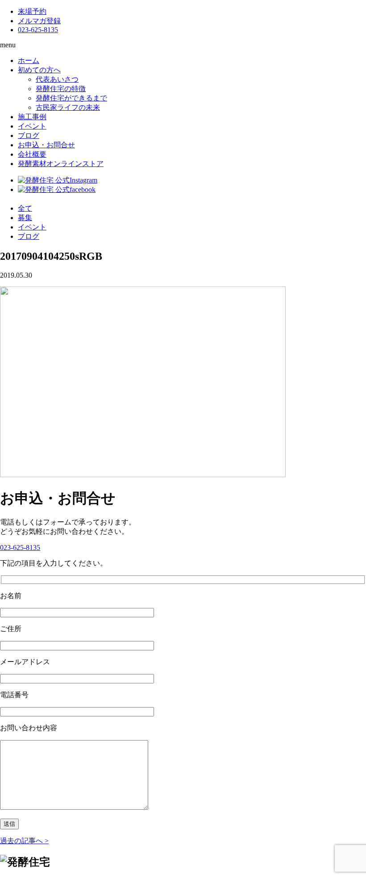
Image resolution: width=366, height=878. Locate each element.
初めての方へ (39, 70)
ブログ (28, 135)
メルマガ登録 (39, 21)
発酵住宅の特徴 (61, 88)
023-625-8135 (38, 29)
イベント (32, 126)
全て (25, 208)
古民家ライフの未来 (68, 107)
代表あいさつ (57, 79)
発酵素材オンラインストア (61, 163)
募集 (25, 217)
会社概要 (32, 154)
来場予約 (32, 11)
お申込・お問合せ (46, 145)
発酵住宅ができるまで (71, 98)
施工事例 (32, 117)
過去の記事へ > (24, 841)
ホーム (28, 60)
